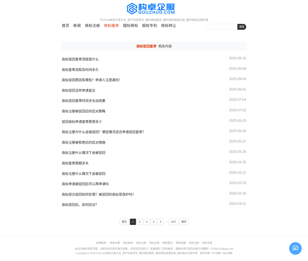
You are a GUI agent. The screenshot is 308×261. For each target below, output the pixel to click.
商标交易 (154, 243)
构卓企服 (115, 243)
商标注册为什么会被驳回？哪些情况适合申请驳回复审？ (104, 132)
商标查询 (128, 243)
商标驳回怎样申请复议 (78, 90)
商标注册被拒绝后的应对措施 (83, 142)
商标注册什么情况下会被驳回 (83, 153)
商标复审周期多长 (75, 163)
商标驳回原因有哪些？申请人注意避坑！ (92, 80)
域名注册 (194, 243)
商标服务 (111, 25)
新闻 (77, 25)
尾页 (183, 221)
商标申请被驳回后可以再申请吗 (85, 184)
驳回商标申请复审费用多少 (82, 121)
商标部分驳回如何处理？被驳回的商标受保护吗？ (99, 194)
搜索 (241, 26)
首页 (65, 25)
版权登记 (168, 243)
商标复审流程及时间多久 (80, 69)
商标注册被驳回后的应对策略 (83, 111)
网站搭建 (181, 243)
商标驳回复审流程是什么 (80, 59)
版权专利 (149, 25)
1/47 (173, 221)
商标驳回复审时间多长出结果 (83, 101)
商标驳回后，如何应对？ (80, 204)
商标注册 (92, 25)
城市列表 (205, 253)
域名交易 (207, 243)
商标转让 (168, 25)
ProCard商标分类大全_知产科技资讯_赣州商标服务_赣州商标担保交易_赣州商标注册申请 (146, 253)
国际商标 (130, 25)
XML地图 (227, 253)
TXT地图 (216, 253)
